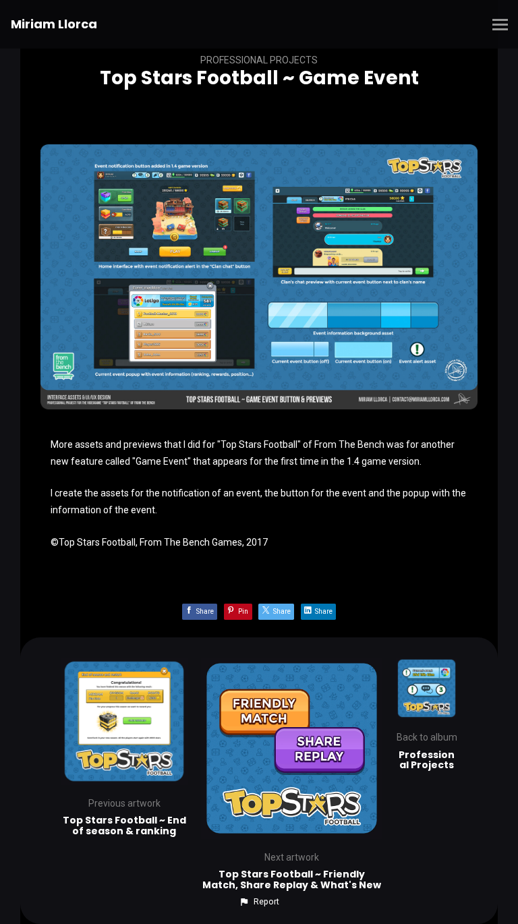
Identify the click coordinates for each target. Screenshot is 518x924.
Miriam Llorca (54, 24)
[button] (259, 902)
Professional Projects (259, 60)
